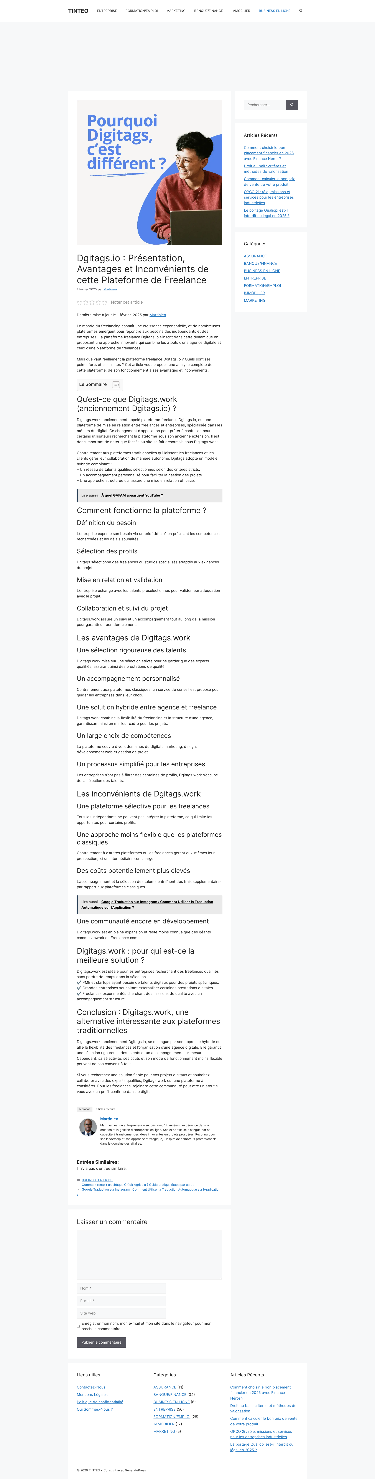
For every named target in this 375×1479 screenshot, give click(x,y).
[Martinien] (88, 1134)
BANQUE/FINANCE (208, 11)
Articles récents (105, 1109)
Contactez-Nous (91, 1387)
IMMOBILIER (241, 11)
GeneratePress (135, 1470)
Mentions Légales (92, 1394)
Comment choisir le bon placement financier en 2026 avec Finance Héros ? (269, 153)
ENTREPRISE (107, 11)
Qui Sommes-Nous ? (95, 1409)
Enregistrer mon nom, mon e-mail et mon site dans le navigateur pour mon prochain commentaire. (146, 1326)
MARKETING (176, 11)
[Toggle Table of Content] (114, 384)
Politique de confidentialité (100, 1402)
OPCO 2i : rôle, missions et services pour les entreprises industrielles (269, 197)
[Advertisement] (187, 54)
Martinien (158, 315)
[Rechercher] (292, 105)
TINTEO (78, 11)
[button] (301, 10)
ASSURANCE (255, 256)
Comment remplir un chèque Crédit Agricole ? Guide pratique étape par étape (138, 1184)
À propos (84, 1109)
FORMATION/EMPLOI (142, 11)
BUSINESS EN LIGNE (275, 11)
